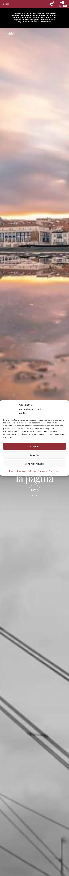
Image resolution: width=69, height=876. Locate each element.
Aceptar (34, 446)
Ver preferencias (34, 464)
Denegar (34, 455)
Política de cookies (17, 471)
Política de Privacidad (37, 471)
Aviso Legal (54, 471)
